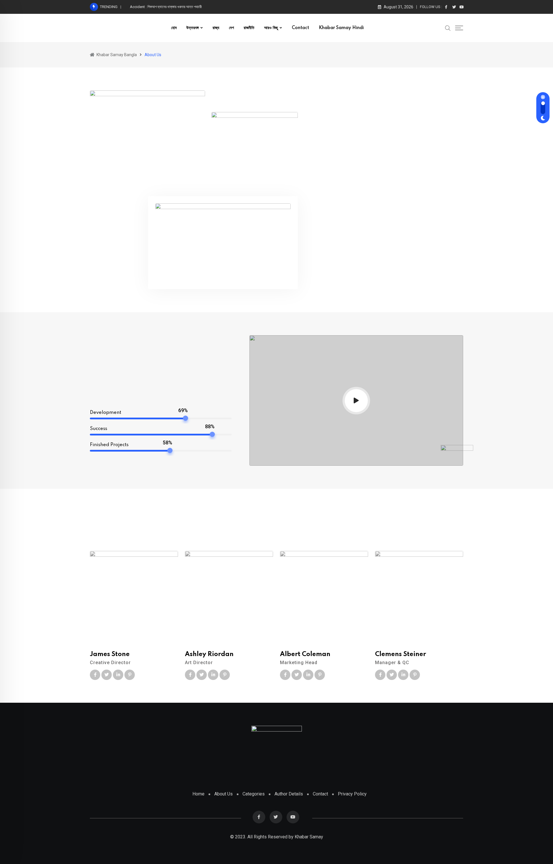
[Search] (448, 27)
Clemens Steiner (400, 654)
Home (198, 794)
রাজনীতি (249, 28)
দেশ (231, 28)
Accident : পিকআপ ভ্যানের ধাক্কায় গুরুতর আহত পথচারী (166, 7)
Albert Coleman (305, 654)
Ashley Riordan (209, 654)
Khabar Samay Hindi (341, 28)
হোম (174, 28)
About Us (223, 794)
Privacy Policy (352, 794)
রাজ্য (216, 28)
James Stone (110, 654)
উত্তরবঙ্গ (192, 28)
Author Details (288, 794)
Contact (300, 28)
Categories (254, 794)
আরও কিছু (271, 28)
